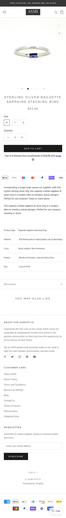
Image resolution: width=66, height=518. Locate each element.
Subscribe (15, 456)
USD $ (31, 472)
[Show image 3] (34, 89)
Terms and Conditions (15, 384)
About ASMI (10, 374)
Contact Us (9, 400)
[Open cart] (61, 12)
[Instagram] (20, 356)
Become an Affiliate (13, 390)
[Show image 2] (31, 89)
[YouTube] (34, 356)
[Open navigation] (4, 12)
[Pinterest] (27, 356)
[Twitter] (12, 356)
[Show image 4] (38, 89)
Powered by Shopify (33, 483)
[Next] (44, 88)
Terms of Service (12, 405)
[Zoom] (59, 25)
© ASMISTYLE (33, 479)
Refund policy (10, 411)
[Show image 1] (28, 89)
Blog (6, 395)
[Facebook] (5, 356)
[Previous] (21, 88)
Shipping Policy (11, 416)
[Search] (56, 12)
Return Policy (10, 379)
